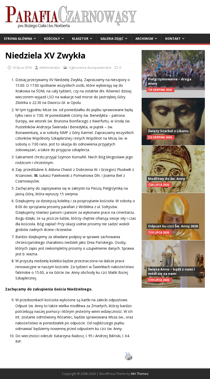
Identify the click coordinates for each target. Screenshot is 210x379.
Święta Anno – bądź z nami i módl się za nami (171, 271)
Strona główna (18, 38)
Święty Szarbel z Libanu (168, 131)
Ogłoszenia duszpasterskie (90, 67)
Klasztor (80, 38)
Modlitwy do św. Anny (166, 178)
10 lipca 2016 (22, 67)
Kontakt (173, 38)
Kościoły (52, 38)
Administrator (49, 67)
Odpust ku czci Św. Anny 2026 (173, 226)
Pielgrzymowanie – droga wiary (169, 81)
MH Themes (139, 374)
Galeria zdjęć (111, 38)
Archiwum (144, 38)
